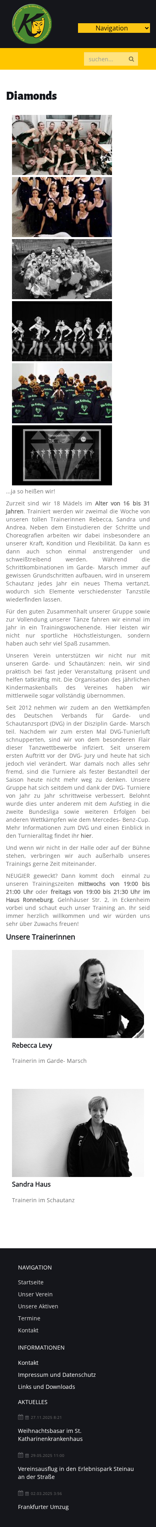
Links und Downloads (46, 1386)
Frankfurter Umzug (43, 1507)
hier (86, 835)
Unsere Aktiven (38, 1306)
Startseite (31, 1282)
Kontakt (28, 1330)
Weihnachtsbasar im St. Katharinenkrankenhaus (50, 1435)
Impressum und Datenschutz (57, 1374)
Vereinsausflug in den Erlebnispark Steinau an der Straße (76, 1473)
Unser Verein (35, 1294)
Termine (29, 1318)
